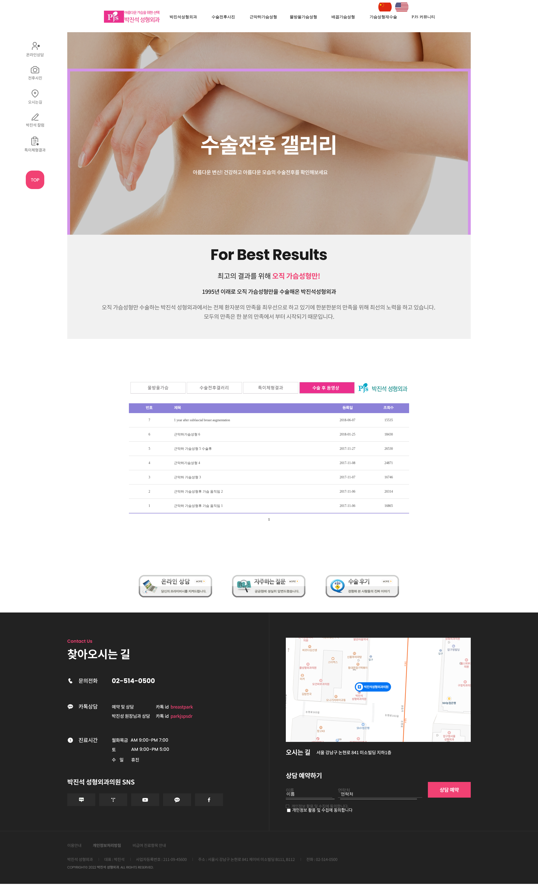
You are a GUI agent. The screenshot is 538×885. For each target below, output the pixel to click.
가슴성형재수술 (383, 17)
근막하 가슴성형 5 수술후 (193, 449)
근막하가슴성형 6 (187, 434)
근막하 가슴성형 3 (187, 477)
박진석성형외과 (183, 17)
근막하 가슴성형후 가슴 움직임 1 (198, 506)
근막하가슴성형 (263, 17)
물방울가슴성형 (303, 17)
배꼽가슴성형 (343, 17)
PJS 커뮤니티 (423, 17)
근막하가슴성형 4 (187, 463)
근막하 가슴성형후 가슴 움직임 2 (198, 491)
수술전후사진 (223, 17)
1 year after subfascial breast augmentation (202, 420)
